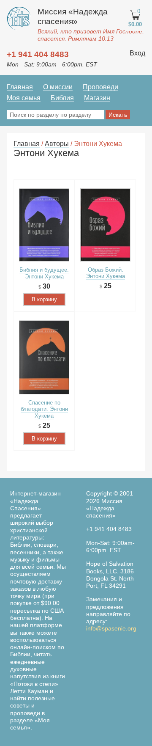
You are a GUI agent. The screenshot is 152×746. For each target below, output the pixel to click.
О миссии (58, 87)
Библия (62, 98)
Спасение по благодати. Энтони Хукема (44, 409)
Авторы (57, 143)
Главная (20, 87)
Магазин (97, 98)
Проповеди (100, 87)
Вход (137, 53)
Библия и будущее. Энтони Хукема (44, 273)
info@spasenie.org (111, 628)
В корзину (44, 299)
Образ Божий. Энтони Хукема (105, 273)
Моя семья (24, 98)
